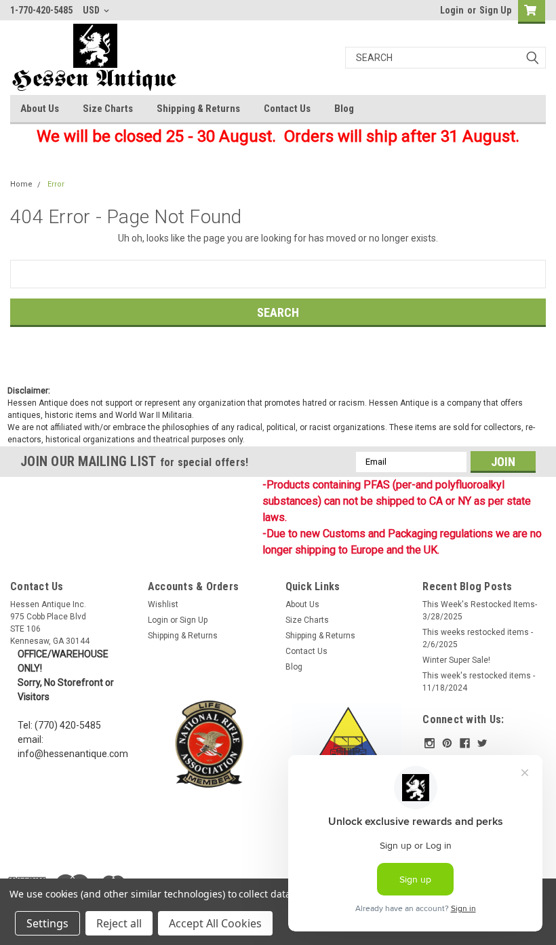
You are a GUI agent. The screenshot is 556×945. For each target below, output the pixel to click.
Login (452, 10)
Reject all (119, 923)
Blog (344, 108)
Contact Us (287, 108)
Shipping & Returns (198, 108)
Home (21, 184)
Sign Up (495, 10)
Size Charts (108, 108)
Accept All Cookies (215, 923)
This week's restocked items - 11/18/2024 (478, 682)
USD (92, 10)
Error (55, 184)
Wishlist (163, 604)
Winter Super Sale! (456, 660)
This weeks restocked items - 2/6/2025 (477, 638)
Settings (47, 923)
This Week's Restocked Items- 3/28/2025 (479, 610)
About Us (39, 108)
